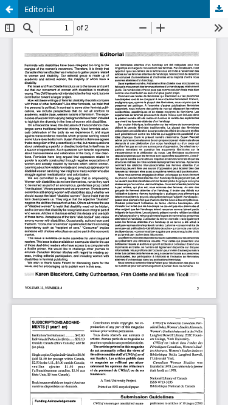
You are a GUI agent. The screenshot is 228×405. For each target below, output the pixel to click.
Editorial (39, 9)
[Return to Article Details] (9, 9)
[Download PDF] (219, 9)
